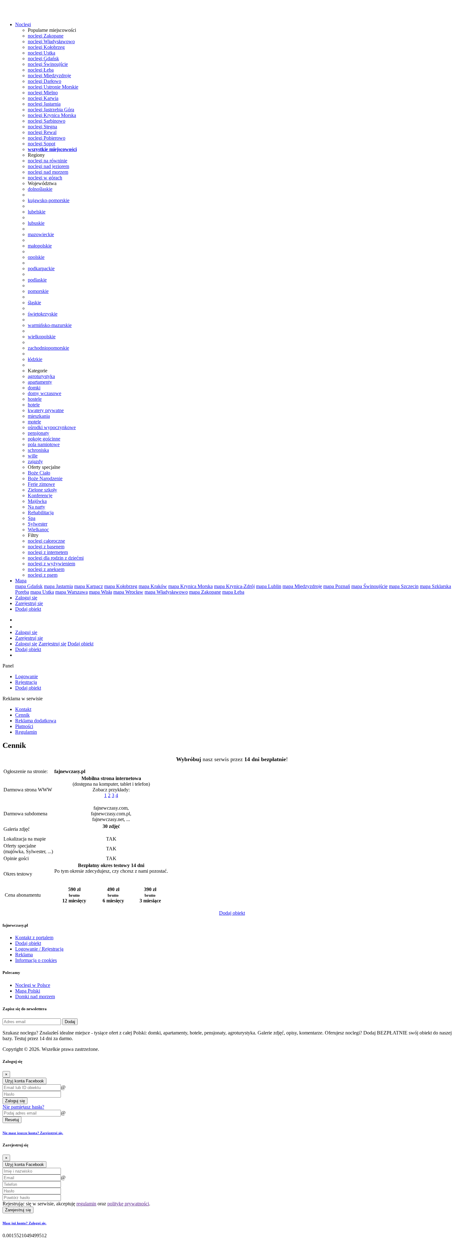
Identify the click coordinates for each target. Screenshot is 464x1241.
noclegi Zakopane (45, 35)
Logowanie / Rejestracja (39, 949)
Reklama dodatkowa (35, 720)
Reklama (24, 954)
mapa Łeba (233, 592)
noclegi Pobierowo (46, 138)
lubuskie (36, 223)
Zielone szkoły (42, 489)
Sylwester (37, 524)
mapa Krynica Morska (190, 586)
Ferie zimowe (41, 484)
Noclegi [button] (23, 24)
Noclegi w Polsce (32, 985)
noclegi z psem (42, 575)
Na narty (36, 507)
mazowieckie (41, 234)
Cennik (22, 715)
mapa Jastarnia (58, 586)
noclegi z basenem (46, 546)
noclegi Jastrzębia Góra (51, 109)
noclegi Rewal (42, 132)
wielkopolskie (42, 336)
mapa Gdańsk (29, 586)
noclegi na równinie (47, 160)
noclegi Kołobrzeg (46, 47)
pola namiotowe (44, 444)
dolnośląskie (40, 189)
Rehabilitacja (41, 512)
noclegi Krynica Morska (52, 115)
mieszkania (39, 416)
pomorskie (38, 291)
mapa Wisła (100, 592)
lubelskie (36, 211)
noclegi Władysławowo (51, 41)
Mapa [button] (21, 580)
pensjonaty (38, 433)
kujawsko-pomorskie (48, 200)
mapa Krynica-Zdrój (234, 586)
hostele (35, 399)
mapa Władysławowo (166, 592)
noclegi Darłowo (44, 81)
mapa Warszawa (71, 592)
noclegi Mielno (43, 92)
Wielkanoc (38, 529)
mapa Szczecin (404, 586)
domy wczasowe (44, 393)
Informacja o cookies (36, 960)
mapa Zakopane (205, 592)
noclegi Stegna (42, 126)
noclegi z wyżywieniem (51, 563)
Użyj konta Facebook (24, 1081)
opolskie (36, 257)
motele (34, 421)
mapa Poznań (336, 586)
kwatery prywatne (46, 410)
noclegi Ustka (41, 52)
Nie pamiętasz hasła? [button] (23, 1107)
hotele (34, 404)
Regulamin (26, 732)
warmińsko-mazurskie (50, 325)
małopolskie (40, 245)
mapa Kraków (153, 586)
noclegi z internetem (48, 552)
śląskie (34, 302)
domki (34, 387)
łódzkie (35, 359)
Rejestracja (26, 682)
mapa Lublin (268, 586)
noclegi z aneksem (46, 569)
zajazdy (35, 461)
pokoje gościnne (44, 438)
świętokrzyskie (42, 314)
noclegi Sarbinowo (46, 121)
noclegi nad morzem (48, 172)
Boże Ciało (39, 472)
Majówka (37, 501)
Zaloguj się (26, 597)
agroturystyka (41, 376)
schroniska (38, 450)
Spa (31, 518)
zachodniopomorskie (48, 348)
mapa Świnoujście (369, 586)
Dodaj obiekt (28, 609)
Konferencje (40, 495)
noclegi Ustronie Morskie (53, 87)
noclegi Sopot (41, 143)
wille (33, 455)
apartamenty (40, 382)
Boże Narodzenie (45, 478)
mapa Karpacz (88, 586)
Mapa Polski (27, 990)
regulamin (86, 1203)
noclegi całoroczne (46, 541)
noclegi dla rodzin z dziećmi (56, 558)
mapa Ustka (42, 592)
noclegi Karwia (43, 98)
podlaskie (37, 280)
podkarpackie (41, 268)
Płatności (24, 726)
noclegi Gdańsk (43, 58)
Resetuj (12, 1119)
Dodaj (70, 1021)
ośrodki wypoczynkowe (52, 427)
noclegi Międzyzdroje (49, 75)
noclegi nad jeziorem (48, 166)
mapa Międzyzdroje (302, 586)
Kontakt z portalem (34, 937)
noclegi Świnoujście (48, 64)
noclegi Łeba (41, 70)
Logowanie (26, 676)
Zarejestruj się (29, 603)
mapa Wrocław (128, 592)
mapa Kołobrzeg (120, 586)
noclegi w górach (45, 177)
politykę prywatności (128, 1203)
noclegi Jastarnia (44, 104)
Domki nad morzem (35, 996)
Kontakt (23, 709)
